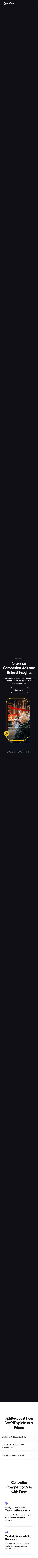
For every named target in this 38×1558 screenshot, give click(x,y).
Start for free (19, 690)
